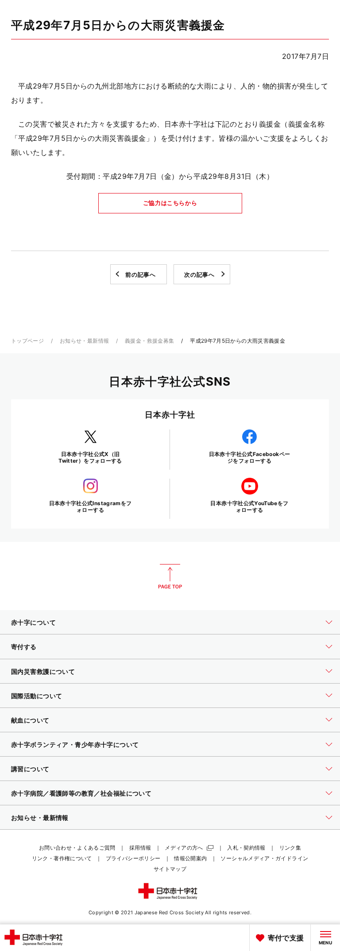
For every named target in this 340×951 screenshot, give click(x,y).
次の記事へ (199, 274)
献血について (30, 720)
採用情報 (140, 847)
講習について (30, 769)
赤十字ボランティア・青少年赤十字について (75, 744)
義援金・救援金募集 (149, 340)
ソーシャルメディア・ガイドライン (264, 858)
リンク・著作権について (62, 858)
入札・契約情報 (246, 847)
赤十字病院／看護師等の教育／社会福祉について (81, 793)
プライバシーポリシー (133, 858)
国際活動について (36, 696)
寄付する (24, 646)
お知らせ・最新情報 (84, 340)
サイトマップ (170, 869)
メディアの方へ (184, 847)
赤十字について (33, 622)
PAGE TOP (170, 576)
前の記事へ (140, 274)
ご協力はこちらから (170, 202)
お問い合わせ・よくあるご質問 (77, 847)
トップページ (27, 340)
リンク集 (290, 847)
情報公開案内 (190, 858)
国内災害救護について (43, 671)
